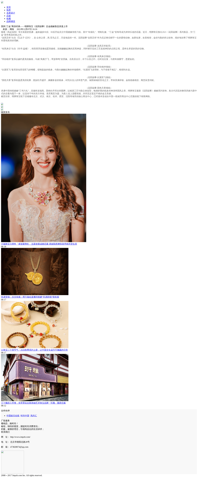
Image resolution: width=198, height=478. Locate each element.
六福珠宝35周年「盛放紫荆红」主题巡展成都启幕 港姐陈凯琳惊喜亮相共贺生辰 (39, 244)
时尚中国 (25, 415)
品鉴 (8, 16)
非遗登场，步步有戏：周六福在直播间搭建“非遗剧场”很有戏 (30, 297)
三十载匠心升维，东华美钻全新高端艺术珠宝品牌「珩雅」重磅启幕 (33, 403)
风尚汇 (33, 415)
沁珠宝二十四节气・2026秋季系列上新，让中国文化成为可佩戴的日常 (34, 350)
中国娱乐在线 (12, 415)
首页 (8, 7)
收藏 (8, 18)
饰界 (8, 10)
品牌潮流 (10, 21)
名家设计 (10, 13)
